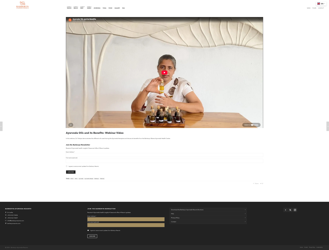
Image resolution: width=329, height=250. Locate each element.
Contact (173, 222)
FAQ (172, 214)
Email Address (70, 152)
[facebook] (285, 210)
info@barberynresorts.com (15, 221)
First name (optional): (72, 158)
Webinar (102, 178)
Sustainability (319, 247)
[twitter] (290, 210)
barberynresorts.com (13, 223)
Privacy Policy (175, 218)
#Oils (76, 178)
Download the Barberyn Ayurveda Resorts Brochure (187, 210)
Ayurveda (81, 178)
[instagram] (295, 210)
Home (301, 247)
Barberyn (97, 178)
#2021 (72, 178)
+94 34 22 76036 (12, 215)
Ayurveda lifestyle (89, 178)
